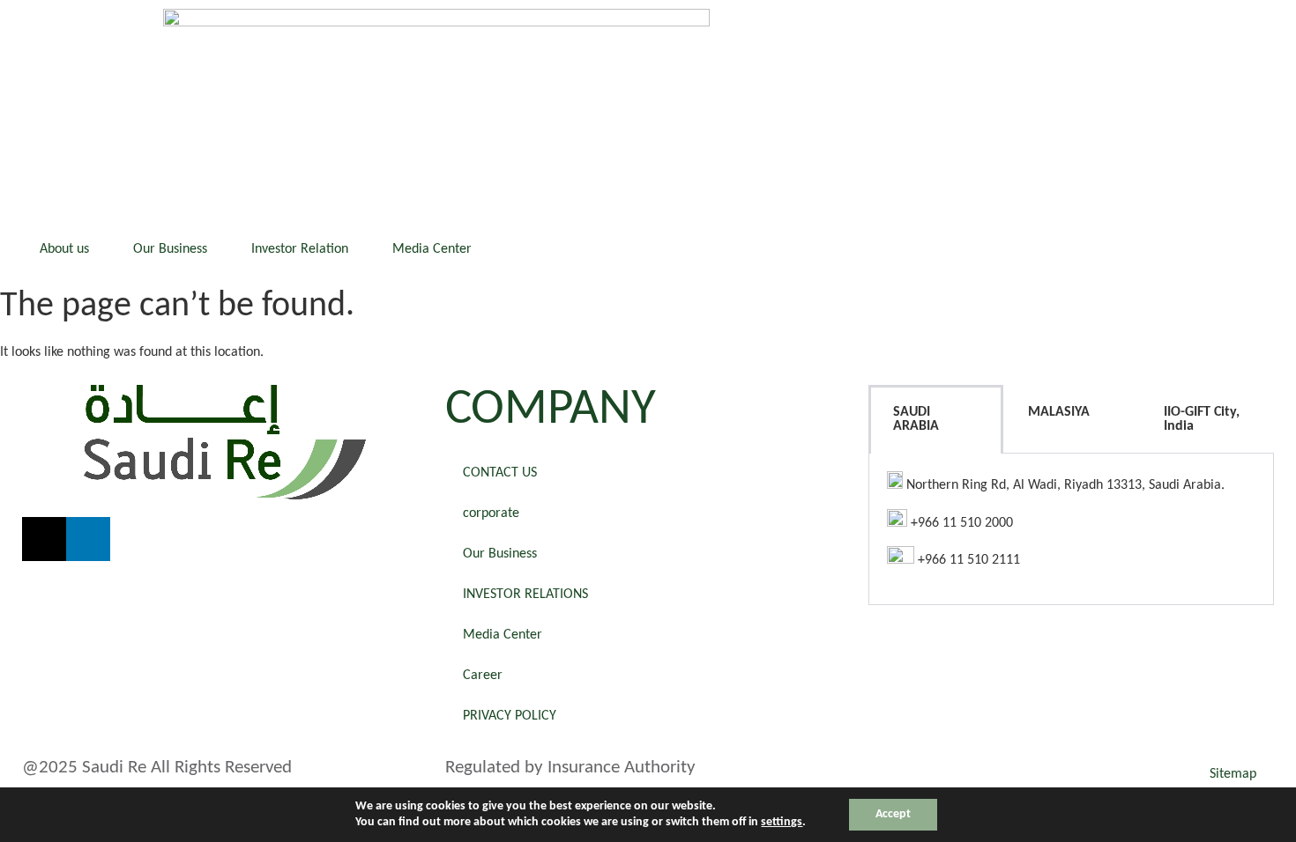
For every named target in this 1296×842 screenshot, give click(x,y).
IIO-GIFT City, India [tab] (1202, 419)
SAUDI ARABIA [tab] (916, 419)
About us (64, 249)
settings (781, 822)
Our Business (170, 249)
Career (483, 675)
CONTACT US (500, 473)
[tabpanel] (1071, 529)
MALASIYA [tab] (1059, 412)
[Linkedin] (88, 539)
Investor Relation (299, 249)
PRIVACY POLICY (509, 716)
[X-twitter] (44, 539)
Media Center (432, 249)
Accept (893, 814)
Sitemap (1233, 774)
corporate (491, 513)
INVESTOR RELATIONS (525, 594)
